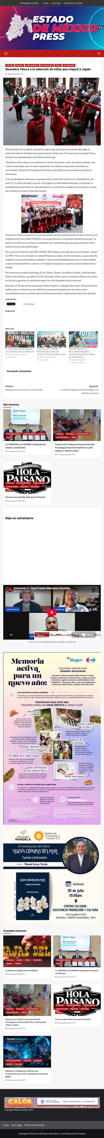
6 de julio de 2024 (14, 74)
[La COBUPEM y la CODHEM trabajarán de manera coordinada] (27, 425)
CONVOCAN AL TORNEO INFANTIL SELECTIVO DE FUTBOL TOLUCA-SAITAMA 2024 (51, 351)
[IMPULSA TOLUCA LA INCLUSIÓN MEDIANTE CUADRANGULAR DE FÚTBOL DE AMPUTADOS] (83, 339)
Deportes (19, 65)
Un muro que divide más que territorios (25, 497)
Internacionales (47, 65)
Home (45, 3)
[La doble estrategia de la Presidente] (27, 951)
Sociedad (18, 1064)
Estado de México (32, 65)
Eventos (42, 434)
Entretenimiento (83, 434)
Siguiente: (79, 390)
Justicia (9, 437)
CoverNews (65, 1133)
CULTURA (9, 65)
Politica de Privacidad (73, 3)
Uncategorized (69, 65)
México (74, 437)
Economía (37, 1060)
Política (9, 490)
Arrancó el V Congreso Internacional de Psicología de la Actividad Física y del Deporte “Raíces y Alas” (75, 448)
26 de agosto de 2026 (14, 501)
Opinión (9, 963)
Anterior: (24, 388)
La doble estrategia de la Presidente (21, 970)
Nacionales (35, 486)
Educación (70, 434)
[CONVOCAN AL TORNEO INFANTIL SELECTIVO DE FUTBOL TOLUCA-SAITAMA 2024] (51, 339)
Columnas (10, 483)
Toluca (58, 65)
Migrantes (24, 486)
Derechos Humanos (13, 434)
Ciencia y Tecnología (13, 1060)
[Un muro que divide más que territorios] (27, 478)
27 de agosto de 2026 (14, 451)
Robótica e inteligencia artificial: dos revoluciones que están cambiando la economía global (26, 1074)
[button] (6, 53)
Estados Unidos (39, 483)
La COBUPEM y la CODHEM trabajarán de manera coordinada (25, 446)
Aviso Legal (56, 3)
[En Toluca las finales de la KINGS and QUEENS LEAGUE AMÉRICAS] (19, 339)
